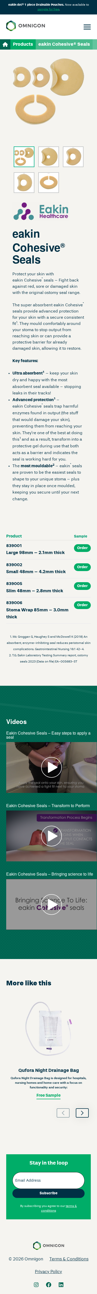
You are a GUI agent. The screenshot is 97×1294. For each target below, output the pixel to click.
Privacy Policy (48, 1272)
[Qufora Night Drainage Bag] (48, 1048)
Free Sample (48, 1096)
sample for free (48, 9)
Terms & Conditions (68, 1259)
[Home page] (25, 27)
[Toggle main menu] (87, 26)
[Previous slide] (63, 1113)
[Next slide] (82, 1113)
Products (23, 44)
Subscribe (48, 1193)
